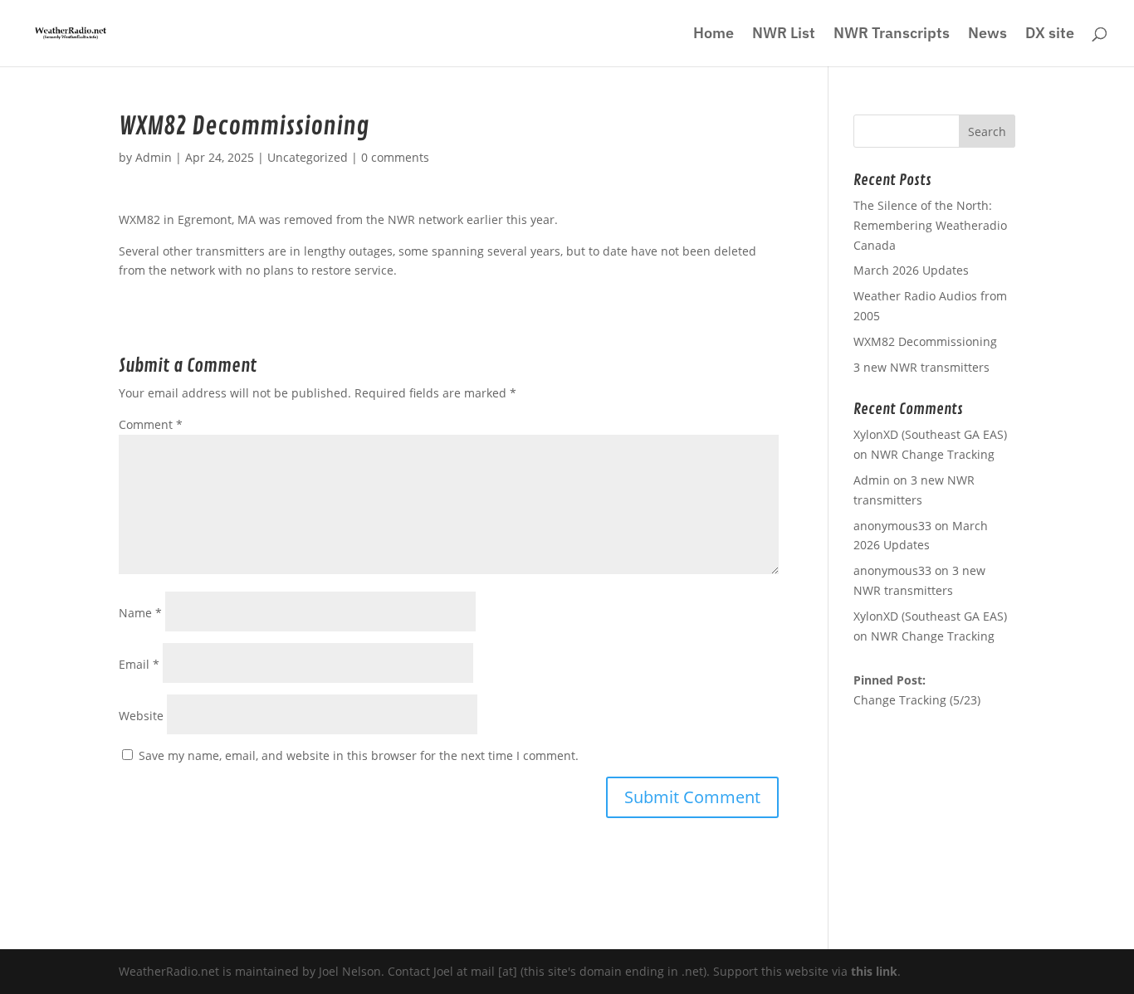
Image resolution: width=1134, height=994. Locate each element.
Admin (153, 157)
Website (141, 716)
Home (713, 34)
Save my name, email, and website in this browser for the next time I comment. (359, 755)
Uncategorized (307, 157)
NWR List (783, 34)
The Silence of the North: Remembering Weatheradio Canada (930, 225)
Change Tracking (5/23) (916, 700)
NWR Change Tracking (933, 454)
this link (874, 971)
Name (140, 613)
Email (139, 664)
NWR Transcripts (891, 34)
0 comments (395, 157)
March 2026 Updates (911, 270)
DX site (1049, 34)
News (987, 34)
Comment (151, 424)
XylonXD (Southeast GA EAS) (930, 616)
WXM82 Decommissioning (925, 341)
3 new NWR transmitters (921, 367)
